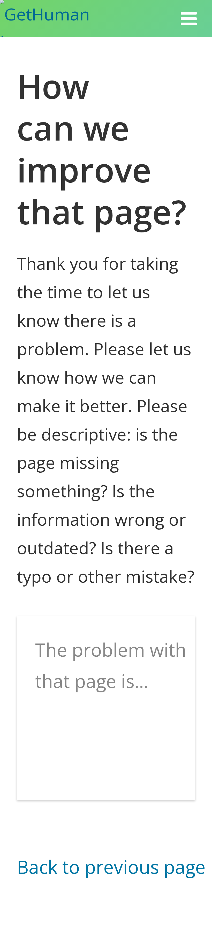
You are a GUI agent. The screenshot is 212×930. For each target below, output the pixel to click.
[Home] (59, 18)
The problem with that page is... (110, 665)
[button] (188, 18)
